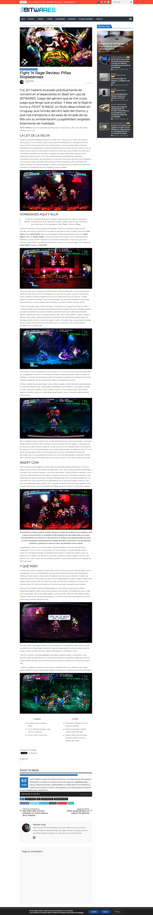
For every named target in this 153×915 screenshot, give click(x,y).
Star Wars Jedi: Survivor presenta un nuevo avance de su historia (35, 812)
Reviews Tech (121, 57)
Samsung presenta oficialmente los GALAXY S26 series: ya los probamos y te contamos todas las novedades (120, 112)
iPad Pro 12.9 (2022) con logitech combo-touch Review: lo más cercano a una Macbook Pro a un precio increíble (121, 129)
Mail (71, 803)
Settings (117, 912)
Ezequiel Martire (107, 51)
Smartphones (121, 104)
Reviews (40, 19)
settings (80, 913)
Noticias (30, 19)
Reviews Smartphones (118, 75)
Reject (105, 912)
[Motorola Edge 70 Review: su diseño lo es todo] (104, 77)
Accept (94, 912)
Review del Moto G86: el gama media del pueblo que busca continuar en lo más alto (60, 2)
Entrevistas (72, 19)
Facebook (25, 803)
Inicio (23, 19)
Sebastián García (61, 799)
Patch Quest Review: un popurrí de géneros (78, 811)
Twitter (35, 803)
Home (21, 26)
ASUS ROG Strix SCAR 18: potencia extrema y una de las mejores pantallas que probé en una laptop (121, 63)
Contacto (99, 19)
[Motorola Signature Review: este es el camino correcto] (104, 92)
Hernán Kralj (30, 81)
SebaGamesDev (47, 799)
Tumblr (53, 803)
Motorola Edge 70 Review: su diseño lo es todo (120, 81)
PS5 (38, 799)
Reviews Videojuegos (36, 26)
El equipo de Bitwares (86, 19)
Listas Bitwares (60, 19)
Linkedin (44, 803)
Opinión (49, 19)
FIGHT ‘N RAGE (30, 799)
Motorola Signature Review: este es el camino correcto (119, 96)
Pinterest (62, 803)
